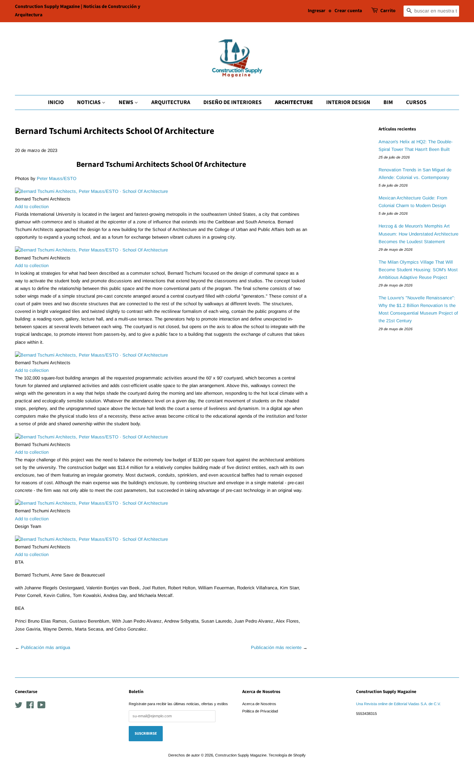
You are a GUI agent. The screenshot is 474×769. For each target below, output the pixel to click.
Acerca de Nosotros (259, 704)
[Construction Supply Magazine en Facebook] (30, 706)
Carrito (388, 10)
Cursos (416, 102)
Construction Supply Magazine (240, 755)
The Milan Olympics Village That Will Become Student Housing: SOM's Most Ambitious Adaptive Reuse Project (418, 269)
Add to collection (32, 206)
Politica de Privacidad (260, 711)
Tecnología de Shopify (287, 755)
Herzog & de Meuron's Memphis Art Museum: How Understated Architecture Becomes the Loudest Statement (418, 233)
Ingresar (316, 10)
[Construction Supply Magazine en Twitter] (19, 706)
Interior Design (348, 102)
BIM (388, 102)
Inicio (56, 102)
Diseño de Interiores (232, 102)
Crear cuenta (348, 10)
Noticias (89, 102)
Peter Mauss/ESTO (56, 178)
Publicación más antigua (45, 647)
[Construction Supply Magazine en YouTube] (41, 706)
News (126, 102)
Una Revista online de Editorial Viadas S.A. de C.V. (398, 704)
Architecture (294, 102)
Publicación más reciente (276, 647)
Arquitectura (170, 102)
